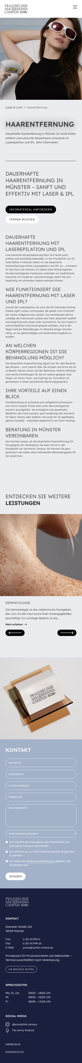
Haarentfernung (37, 107)
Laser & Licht (14, 107)
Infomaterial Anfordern (30, 209)
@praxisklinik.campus (24, 1024)
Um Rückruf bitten (21, 969)
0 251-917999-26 (32, 943)
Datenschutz (15, 1051)
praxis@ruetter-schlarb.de (38, 947)
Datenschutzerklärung (40, 861)
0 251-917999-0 (31, 939)
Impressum (13, 1044)
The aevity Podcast (23, 1030)
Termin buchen (22, 219)
